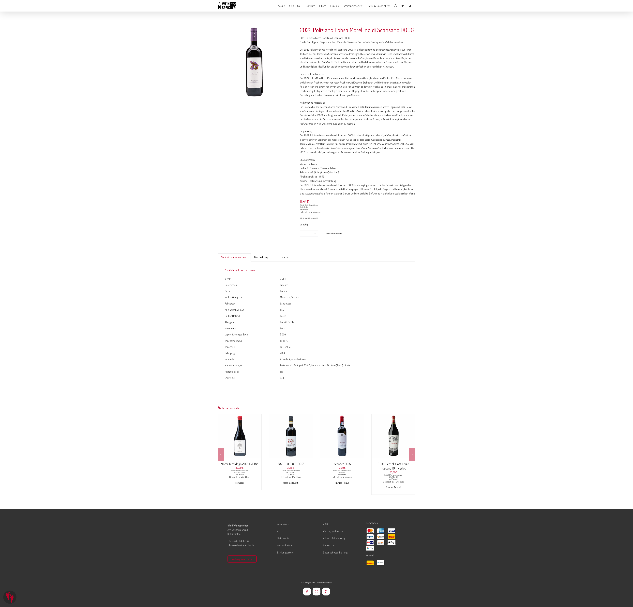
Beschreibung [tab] (261, 257)
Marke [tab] (285, 257)
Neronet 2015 (291, 464)
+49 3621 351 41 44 (240, 540)
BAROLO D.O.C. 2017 (239, 464)
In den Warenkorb (334, 233)
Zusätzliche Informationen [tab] (234, 257)
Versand (305, 209)
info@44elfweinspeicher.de (240, 545)
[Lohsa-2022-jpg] (255, 62)
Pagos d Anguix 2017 (393, 464)
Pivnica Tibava (291, 482)
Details (252, 436)
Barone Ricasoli (342, 487)
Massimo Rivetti (239, 482)
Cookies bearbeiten (10, 597)
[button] (410, 6)
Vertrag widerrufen (242, 559)
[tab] (274, 255)
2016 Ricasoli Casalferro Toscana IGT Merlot (342, 466)
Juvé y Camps (393, 482)
